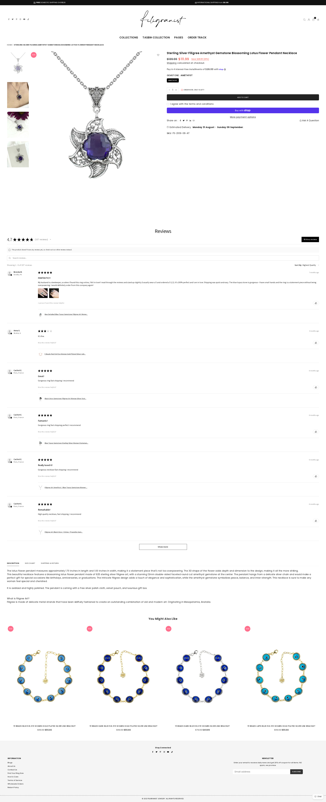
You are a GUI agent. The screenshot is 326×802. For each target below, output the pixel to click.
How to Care (13, 777)
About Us (11, 766)
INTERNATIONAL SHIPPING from (123, 2)
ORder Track (197, 37)
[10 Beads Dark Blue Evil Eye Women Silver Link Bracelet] (202, 673)
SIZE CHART (30, 563)
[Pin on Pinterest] (187, 120)
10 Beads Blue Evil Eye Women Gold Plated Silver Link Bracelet (44, 726)
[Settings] (317, 19)
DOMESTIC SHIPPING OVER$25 (285, 2)
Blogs (10, 762)
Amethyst (172, 80)
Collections (128, 37)
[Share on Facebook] (180, 120)
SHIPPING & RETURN (49, 563)
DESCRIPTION (13, 563)
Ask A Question (310, 120)
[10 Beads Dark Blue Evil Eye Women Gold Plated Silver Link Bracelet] (123, 673)
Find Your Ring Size (16, 773)
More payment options (243, 117)
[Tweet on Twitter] (183, 120)
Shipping (172, 63)
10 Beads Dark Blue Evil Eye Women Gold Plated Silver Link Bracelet (123, 726)
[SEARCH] (304, 19)
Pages (178, 37)
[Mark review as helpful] (316, 303)
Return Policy (13, 787)
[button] (313, 19)
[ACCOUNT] (309, 19)
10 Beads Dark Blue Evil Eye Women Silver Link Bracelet (202, 726)
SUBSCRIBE (296, 771)
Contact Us (12, 770)
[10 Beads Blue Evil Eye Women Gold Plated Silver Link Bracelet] (44, 673)
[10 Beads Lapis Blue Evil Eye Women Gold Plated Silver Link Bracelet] (281, 673)
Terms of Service (15, 780)
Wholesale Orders (15, 784)
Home (9, 45)
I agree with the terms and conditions (191, 103)
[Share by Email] (193, 120)
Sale (33, 55)
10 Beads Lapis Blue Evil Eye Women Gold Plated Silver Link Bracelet (281, 726)
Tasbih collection (156, 37)
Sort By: (298, 265)
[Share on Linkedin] (190, 120)
